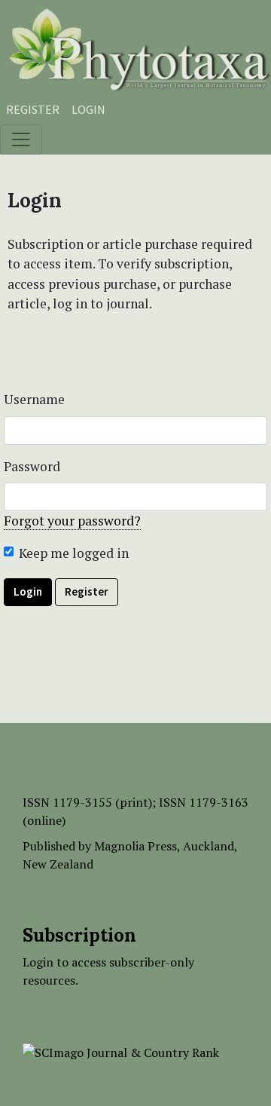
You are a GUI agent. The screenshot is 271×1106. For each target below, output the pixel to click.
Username (34, 399)
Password (32, 466)
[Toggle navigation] (21, 139)
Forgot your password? (72, 520)
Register (32, 109)
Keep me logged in (74, 553)
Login (88, 109)
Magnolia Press (135, 846)
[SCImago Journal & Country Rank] (121, 1051)
